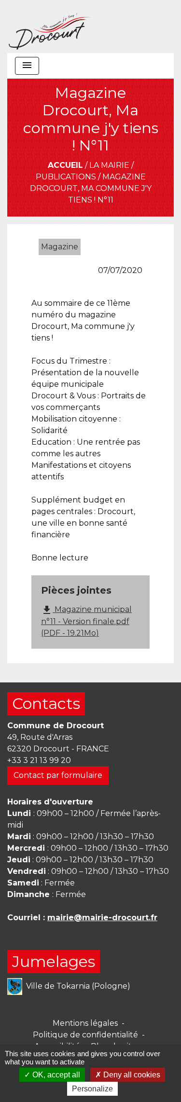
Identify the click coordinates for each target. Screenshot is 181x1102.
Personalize (92, 1089)
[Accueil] (50, 26)
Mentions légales (85, 1023)
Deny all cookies (130, 1075)
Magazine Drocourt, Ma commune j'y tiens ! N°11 (91, 188)
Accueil (65, 165)
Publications (66, 176)
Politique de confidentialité (85, 1034)
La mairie (109, 165)
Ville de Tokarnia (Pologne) (78, 985)
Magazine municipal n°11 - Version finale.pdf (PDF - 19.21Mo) (86, 621)
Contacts (46, 703)
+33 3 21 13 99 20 (39, 760)
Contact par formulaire (58, 775)
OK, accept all (55, 1075)
